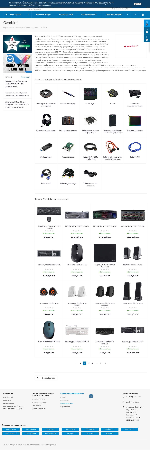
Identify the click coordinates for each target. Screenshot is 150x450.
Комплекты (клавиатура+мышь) (135, 105)
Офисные (109, 433)
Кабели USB (135, 157)
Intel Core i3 (70, 429)
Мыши (112, 104)
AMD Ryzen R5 (30, 433)
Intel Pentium (31, 429)
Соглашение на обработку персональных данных (13, 407)
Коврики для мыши (135, 130)
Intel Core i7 (109, 429)
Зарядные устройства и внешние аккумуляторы (112, 131)
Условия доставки (39, 402)
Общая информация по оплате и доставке (43, 394)
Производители (66, 403)
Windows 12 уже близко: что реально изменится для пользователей (16, 83)
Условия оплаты (38, 399)
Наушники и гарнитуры (46, 130)
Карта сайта (65, 406)
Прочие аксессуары (68, 104)
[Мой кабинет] (143, 14)
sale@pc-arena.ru (132, 402)
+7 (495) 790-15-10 (133, 397)
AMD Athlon (50, 429)
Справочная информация (72, 393)
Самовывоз (36, 405)
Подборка (70, 433)
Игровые (90, 433)
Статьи (63, 397)
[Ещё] (135, 14)
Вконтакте (91, 396)
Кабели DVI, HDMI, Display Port (90, 158)
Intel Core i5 (90, 429)
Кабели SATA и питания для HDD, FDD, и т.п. (112, 158)
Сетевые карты (68, 157)
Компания (8, 393)
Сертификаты (8, 403)
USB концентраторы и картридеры (90, 131)
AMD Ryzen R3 (11, 433)
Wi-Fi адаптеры (46, 157)
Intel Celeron (11, 429)
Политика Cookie (44, 5)
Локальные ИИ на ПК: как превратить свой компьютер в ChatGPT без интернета (17, 104)
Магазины (7, 400)
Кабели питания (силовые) (90, 184)
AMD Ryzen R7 (50, 433)
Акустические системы (68, 130)
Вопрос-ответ (65, 400)
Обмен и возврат (39, 408)
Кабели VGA (46, 183)
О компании (8, 397)
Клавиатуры (90, 104)
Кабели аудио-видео (68, 183)
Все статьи (25, 77)
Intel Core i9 (129, 429)
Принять (137, 4)
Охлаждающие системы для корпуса (46, 105)
